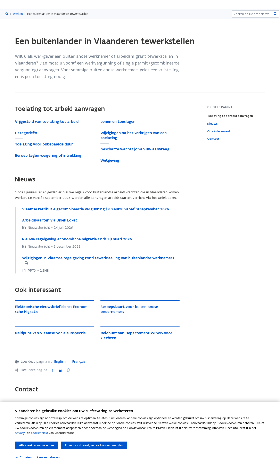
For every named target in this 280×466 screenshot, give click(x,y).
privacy (20, 433)
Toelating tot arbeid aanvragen (230, 116)
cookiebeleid (39, 433)
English (60, 361)
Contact (213, 139)
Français (78, 361)
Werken (18, 14)
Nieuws (212, 123)
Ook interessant (218, 131)
